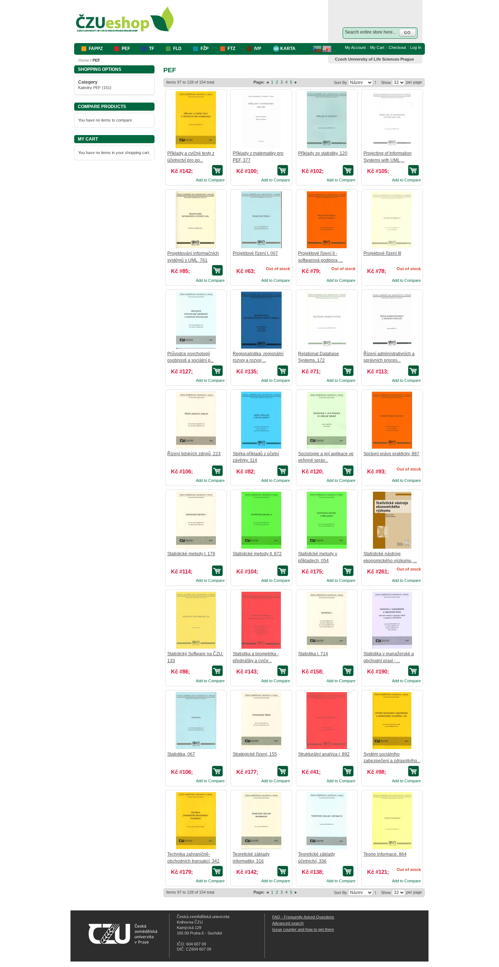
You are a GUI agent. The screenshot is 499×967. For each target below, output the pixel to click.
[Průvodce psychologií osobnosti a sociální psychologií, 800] (195, 320)
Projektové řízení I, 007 (255, 253)
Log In (415, 47)
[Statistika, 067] (195, 720)
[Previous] (268, 82)
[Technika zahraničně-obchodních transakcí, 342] (195, 820)
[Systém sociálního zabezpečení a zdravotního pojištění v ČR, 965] (391, 720)
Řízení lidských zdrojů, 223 (194, 453)
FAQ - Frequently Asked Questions (303, 917)
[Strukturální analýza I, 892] (326, 720)
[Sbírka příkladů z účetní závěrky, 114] (261, 420)
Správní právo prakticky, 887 (391, 453)
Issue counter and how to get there (303, 929)
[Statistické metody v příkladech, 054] (326, 520)
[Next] (296, 82)
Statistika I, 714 (313, 653)
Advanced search (288, 923)
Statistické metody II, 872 (257, 553)
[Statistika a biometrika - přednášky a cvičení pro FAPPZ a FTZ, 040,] (261, 620)
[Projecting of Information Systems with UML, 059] (391, 119)
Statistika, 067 (181, 754)
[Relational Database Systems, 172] (326, 320)
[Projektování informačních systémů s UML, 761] (195, 219)
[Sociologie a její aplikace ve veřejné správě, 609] (326, 420)
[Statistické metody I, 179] (195, 520)
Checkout (397, 47)
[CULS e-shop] (125, 19)
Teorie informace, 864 (385, 854)
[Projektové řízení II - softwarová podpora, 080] (326, 219)
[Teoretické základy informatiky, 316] (261, 820)
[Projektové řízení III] (391, 219)
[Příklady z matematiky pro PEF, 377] (261, 119)
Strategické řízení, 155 (255, 754)
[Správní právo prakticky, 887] (391, 420)
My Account (355, 47)
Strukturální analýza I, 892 (324, 754)
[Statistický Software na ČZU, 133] (195, 620)
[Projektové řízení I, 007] (261, 219)
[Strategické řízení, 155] (261, 720)
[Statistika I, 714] (326, 620)
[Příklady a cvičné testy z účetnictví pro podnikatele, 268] (195, 119)
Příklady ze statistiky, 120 (322, 153)
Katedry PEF (89, 87)
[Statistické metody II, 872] (261, 520)
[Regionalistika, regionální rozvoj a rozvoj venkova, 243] (261, 320)
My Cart (377, 47)
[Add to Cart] (218, 170)
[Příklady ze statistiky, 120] (326, 119)
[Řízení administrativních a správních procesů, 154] (391, 320)
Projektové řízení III (382, 253)
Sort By (340, 82)
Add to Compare (210, 180)
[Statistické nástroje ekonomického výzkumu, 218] (391, 520)
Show (386, 82)
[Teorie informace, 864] (391, 820)
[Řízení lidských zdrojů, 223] (195, 420)
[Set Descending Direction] (375, 82)
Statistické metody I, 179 (191, 553)
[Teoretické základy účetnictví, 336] (326, 820)
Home (84, 60)
